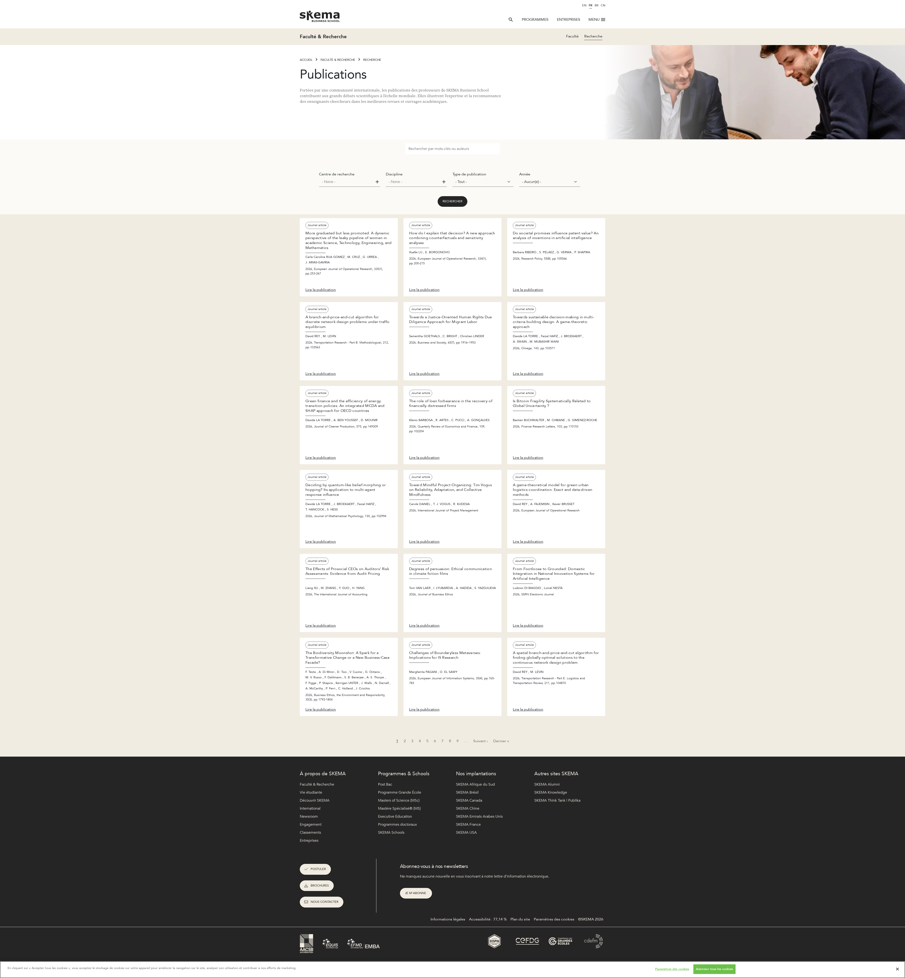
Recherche (372, 60)
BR (596, 5)
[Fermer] (897, 969)
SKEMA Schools (391, 832)
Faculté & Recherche (338, 60)
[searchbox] (348, 182)
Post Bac (385, 784)
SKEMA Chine (467, 808)
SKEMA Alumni (547, 784)
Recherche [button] (593, 36)
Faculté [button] (572, 36)
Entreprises (568, 19)
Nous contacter (324, 902)
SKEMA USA (466, 832)
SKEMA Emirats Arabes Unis (479, 816)
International (310, 808)
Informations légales (448, 919)
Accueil (306, 60)
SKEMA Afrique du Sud (475, 784)
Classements (310, 832)
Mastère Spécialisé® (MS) (399, 808)
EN (584, 5)
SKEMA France (468, 824)
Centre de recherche (336, 174)
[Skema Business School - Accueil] (320, 17)
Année (524, 174)
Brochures (320, 885)
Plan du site (520, 919)
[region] (452, 969)
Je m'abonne (416, 893)
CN (603, 5)
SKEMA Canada (469, 800)
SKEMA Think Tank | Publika (557, 800)
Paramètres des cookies (672, 969)
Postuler (318, 869)
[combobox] (349, 182)
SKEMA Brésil (467, 792)
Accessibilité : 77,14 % (488, 919)
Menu (594, 19)
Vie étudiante (311, 792)
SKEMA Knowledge (550, 792)
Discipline (394, 174)
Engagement (310, 824)
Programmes (535, 19)
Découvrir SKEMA (314, 800)
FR (590, 5)
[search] (511, 19)
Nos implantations (476, 774)
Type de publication (469, 174)
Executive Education (395, 816)
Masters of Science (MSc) (399, 800)
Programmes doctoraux (397, 824)
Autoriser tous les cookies (714, 969)
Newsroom (309, 816)
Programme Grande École (399, 792)
